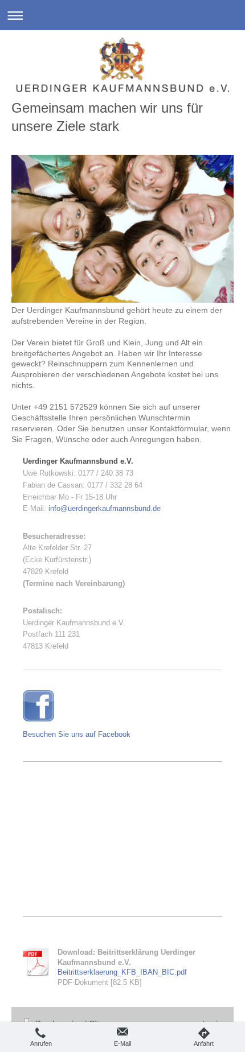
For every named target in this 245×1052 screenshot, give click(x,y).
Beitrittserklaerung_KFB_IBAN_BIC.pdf (122, 972)
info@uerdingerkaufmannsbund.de (104, 508)
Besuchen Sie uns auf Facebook (76, 734)
